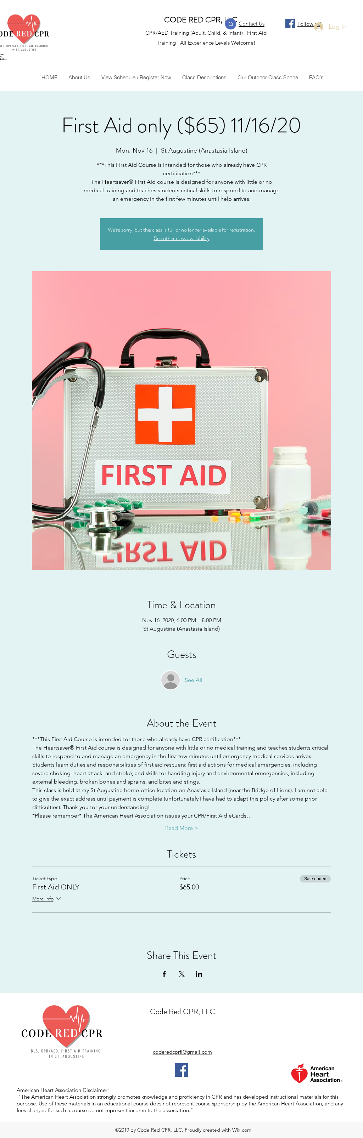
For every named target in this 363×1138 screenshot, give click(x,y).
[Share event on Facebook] (164, 974)
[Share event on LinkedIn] (199, 974)
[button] (204, 77)
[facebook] (290, 23)
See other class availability (182, 238)
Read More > (181, 828)
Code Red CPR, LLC (182, 1011)
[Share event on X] (181, 974)
